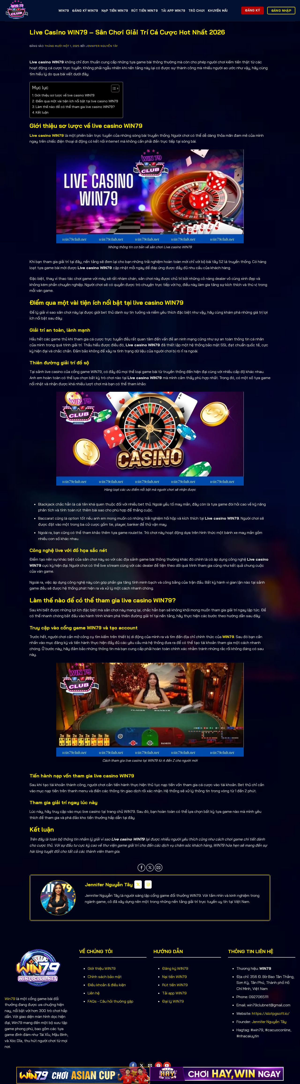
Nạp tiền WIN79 (114, 10)
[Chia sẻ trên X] (150, 867)
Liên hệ (94, 993)
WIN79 (64, 10)
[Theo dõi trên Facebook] (133, 1066)
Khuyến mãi (218, 10)
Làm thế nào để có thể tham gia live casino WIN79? (75, 107)
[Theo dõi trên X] (141, 1066)
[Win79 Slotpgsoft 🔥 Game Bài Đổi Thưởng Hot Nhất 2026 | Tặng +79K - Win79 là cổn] (28, 10)
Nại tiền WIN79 (174, 976)
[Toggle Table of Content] (113, 88)
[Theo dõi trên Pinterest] (158, 1066)
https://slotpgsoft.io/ (270, 1013)
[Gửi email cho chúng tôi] (150, 1066)
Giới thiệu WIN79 (102, 968)
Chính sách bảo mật (105, 976)
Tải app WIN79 (174, 993)
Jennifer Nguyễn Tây (102, 46)
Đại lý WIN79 (173, 1001)
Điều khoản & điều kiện (107, 984)
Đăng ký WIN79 (85, 10)
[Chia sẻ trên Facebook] (141, 867)
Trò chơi (196, 10)
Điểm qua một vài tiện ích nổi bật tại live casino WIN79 (77, 101)
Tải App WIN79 (173, 10)
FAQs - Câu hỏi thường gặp (110, 1001)
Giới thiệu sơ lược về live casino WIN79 (64, 95)
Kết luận (42, 112)
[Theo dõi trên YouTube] (167, 1066)
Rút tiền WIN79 (144, 10)
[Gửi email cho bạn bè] (158, 867)
